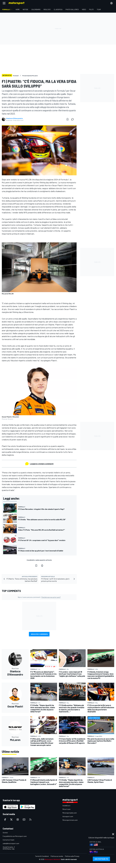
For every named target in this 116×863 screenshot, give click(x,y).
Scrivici (5, 833)
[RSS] (30, 819)
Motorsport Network (52, 859)
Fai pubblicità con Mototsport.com (15, 836)
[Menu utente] (111, 3)
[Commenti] (73, 119)
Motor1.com (66, 809)
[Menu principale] (4, 3)
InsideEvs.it (66, 806)
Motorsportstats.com (70, 820)
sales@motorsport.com (11, 843)
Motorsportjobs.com (70, 813)
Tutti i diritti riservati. (69, 859)
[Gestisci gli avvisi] (42, 565)
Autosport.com (68, 816)
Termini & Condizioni (42, 856)
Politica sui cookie (57, 856)
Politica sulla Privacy (72, 856)
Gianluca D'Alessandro (14, 118)
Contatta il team (8, 840)
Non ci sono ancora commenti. (39, 597)
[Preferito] (67, 119)
